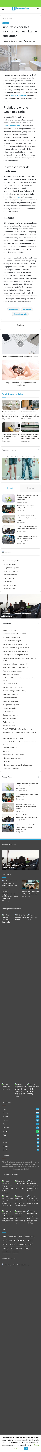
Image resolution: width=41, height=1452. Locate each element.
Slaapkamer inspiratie (11, 568)
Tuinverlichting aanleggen (12, 671)
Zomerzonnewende (10, 748)
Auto (5, 1135)
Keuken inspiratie (9, 564)
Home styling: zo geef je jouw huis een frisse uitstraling (10, 436)
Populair (30, 488)
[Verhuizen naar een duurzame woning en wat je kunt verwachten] (30, 405)
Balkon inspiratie (9, 589)
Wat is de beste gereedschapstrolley (16, 667)
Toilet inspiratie (8, 578)
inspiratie (27, 309)
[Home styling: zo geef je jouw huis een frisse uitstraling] (11, 427)
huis (19, 197)
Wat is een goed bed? (11, 694)
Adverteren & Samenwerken (13, 754)
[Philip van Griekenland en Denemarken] (8, 918)
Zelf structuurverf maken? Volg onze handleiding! (20, 456)
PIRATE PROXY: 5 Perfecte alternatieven (18, 729)
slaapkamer (22, 1244)
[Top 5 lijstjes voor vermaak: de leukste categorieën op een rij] (21, 1217)
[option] (20, 606)
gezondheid (29, 1236)
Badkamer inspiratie (10, 575)
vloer (26, 1248)
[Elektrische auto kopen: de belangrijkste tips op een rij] (8, 1201)
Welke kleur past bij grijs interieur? (15, 644)
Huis (11, 18)
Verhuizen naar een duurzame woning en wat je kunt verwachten (30, 414)
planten (6, 1150)
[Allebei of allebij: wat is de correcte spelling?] (33, 1089)
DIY (4, 1139)
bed (20, 1236)
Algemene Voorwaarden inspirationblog (17, 765)
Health (5, 1120)
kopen (5, 1244)
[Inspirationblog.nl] (20, 9)
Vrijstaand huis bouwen (11, 637)
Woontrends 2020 (9, 630)
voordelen (6, 1252)
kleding (29, 1240)
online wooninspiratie (12, 126)
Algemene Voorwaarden (12, 758)
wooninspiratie (21, 314)
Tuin (4, 1124)
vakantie (19, 1248)
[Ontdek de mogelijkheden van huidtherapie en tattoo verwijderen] (8, 498)
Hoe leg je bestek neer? (11, 674)
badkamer (14, 309)
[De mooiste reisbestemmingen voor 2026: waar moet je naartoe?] (8, 1216)
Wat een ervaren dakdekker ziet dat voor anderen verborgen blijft (27, 538)
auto (4, 1236)
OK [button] (26, 1448)
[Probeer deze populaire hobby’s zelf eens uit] (8, 509)
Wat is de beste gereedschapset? (15, 664)
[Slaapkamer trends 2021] (8, 1086)
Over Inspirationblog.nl (11, 768)
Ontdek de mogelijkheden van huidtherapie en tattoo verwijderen (27, 497)
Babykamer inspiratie (10, 571)
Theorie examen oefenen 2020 (14, 634)
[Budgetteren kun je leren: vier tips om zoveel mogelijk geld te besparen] (21, 1090)
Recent (10, 488)
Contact (6, 751)
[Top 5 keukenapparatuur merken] (21, 998)
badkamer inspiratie (18, 95)
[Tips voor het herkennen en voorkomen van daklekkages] (8, 529)
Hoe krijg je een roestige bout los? (15, 655)
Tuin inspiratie (8, 582)
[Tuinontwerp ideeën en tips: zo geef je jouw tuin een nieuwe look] (21, 1202)
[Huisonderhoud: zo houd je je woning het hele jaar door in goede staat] (30, 427)
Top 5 (5, 1142)
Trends (5, 1116)
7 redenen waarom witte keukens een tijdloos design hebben (10, 414)
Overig (5, 1113)
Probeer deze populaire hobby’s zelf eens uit (25, 507)
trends (5, 1248)
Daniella (20, 325)
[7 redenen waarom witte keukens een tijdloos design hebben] (11, 405)
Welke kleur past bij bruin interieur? (16, 651)
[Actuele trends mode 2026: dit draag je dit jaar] (33, 1199)
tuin (11, 1248)
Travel (5, 1131)
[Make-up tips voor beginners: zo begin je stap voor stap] (33, 1186)
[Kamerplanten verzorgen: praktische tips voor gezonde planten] (33, 1217)
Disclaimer (7, 761)
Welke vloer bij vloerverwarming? (15, 691)
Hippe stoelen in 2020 (11, 684)
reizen (12, 1244)
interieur (21, 1240)
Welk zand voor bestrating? (13, 687)
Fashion (6, 1127)
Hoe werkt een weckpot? (12, 641)
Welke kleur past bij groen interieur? (16, 648)
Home (6, 18)
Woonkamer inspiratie (11, 561)
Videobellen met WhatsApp (13, 738)
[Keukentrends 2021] (33, 917)
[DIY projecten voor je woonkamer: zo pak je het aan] (21, 1184)
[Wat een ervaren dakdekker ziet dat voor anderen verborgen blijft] (8, 539)
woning (15, 1252)
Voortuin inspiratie (10, 585)
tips (30, 1244)
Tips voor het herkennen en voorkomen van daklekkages (27, 527)
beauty (5, 1146)
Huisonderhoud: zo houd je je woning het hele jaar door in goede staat (30, 436)
